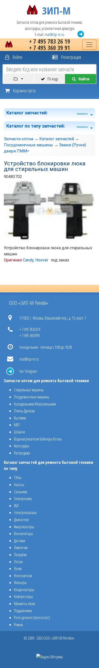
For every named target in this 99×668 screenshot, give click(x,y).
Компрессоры (23, 596)
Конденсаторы (24, 589)
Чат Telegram (28, 371)
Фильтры (20, 582)
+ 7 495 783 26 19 (49, 41)
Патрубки (20, 554)
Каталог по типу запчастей (35, 126)
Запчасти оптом (18, 138)
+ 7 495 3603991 (29, 335)
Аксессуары (21, 446)
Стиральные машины (29, 390)
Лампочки (21, 547)
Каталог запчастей (26, 112)
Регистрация (70, 57)
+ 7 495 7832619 (29, 329)
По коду (52, 79)
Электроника (23, 498)
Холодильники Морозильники (35, 404)
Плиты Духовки (24, 411)
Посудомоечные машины (28, 145)
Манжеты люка (24, 603)
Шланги (19, 432)
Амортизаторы (24, 527)
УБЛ (16, 505)
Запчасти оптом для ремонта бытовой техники (46, 380)
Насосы (19, 484)
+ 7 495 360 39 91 (49, 47)
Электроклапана (25, 512)
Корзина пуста (24, 90)
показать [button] (82, 113)
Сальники (20, 492)
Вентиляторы (23, 533)
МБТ (17, 425)
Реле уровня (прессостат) (32, 617)
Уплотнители (23, 575)
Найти (83, 79)
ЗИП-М (56, 9)
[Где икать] (18, 79)
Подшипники (23, 610)
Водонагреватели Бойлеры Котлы (38, 439)
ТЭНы (17, 477)
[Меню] (89, 45)
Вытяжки (20, 418)
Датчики (19, 540)
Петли (18, 562)
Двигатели (21, 519)
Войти (17, 57)
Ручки (18, 568)
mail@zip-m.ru (54, 34)
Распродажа (22, 453)
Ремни (18, 624)
